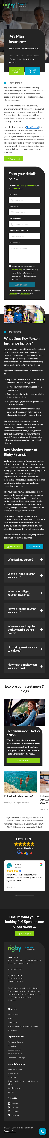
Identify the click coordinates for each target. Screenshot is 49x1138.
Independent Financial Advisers (27, 56)
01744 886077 (17, 189)
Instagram (15, 1115)
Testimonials (12, 1030)
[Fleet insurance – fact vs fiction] (24, 712)
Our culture (12, 1022)
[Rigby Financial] (14, 5)
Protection (12, 1046)
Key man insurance (15, 1054)
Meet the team (13, 1014)
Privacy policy (13, 1073)
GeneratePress (10, 1131)
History (10, 1018)
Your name (13, 194)
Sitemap (11, 1092)
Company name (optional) (18, 230)
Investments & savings (16, 1057)
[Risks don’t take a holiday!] (20, 782)
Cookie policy (13, 1077)
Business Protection (18, 59)
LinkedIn (14, 1103)
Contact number (15, 218)
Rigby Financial (32, 127)
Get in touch (16, 71)
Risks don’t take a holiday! (18, 796)
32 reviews (28, 848)
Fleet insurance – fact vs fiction (23, 733)
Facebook (15, 1107)
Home (11, 56)
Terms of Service (25, 293)
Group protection (14, 1050)
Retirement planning (15, 1042)
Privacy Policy (17, 270)
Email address (14, 206)
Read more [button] (11, 887)
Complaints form (14, 1088)
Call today (33, 71)
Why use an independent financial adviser (23, 1026)
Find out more (23, 760)
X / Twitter (15, 1111)
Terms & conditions (15, 1069)
